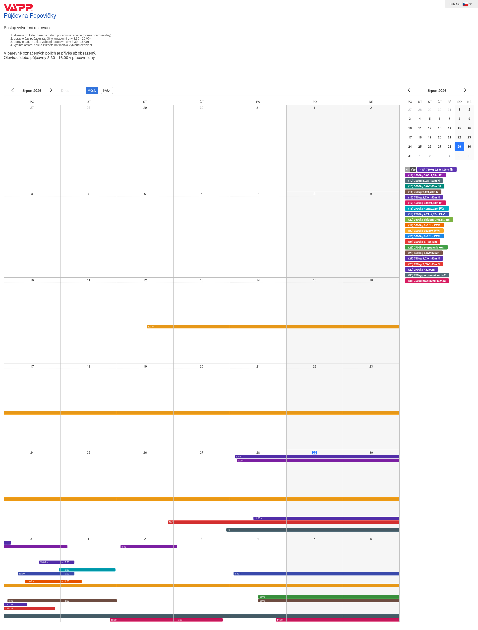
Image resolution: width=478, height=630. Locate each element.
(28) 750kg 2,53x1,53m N (424, 264)
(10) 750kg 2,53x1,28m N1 (436, 169)
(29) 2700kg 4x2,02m (421, 269)
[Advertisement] (237, 70)
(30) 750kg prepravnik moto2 (427, 275)
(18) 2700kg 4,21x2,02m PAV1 (427, 208)
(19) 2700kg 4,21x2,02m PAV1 (427, 214)
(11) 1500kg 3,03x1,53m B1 (425, 175)
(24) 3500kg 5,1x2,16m (422, 242)
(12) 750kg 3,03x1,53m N (424, 181)
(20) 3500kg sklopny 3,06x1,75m (429, 219)
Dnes (65, 90)
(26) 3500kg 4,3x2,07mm (423, 253)
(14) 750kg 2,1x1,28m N (423, 192)
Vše (413, 169)
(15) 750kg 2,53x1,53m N (424, 197)
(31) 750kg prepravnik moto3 (427, 281)
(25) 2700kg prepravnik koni (426, 247)
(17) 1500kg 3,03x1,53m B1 (425, 203)
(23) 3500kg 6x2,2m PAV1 (424, 236)
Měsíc (92, 90)
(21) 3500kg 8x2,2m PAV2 (424, 225)
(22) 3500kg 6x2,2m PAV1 (424, 231)
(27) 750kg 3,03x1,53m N (424, 258)
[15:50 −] (59, 569)
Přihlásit (454, 4)
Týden (107, 90)
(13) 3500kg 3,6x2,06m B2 (424, 186)
